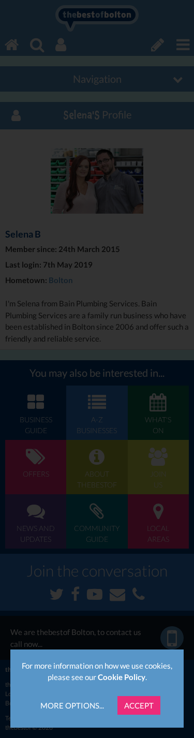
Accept (139, 705)
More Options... (72, 705)
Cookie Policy (121, 677)
